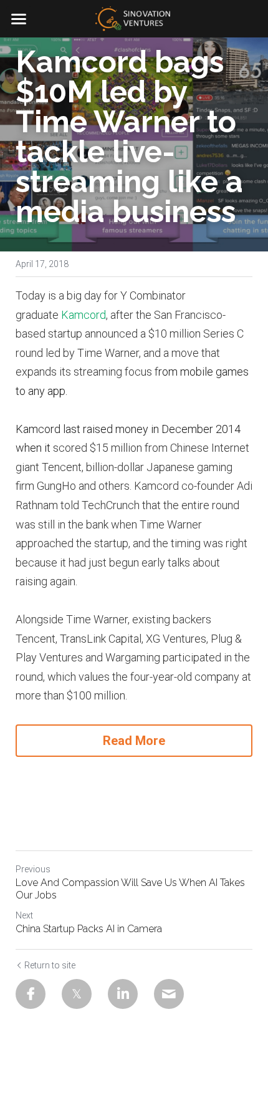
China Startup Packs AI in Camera (89, 929)
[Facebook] (30, 994)
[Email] (169, 994)
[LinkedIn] (123, 994)
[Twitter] (77, 994)
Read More (134, 740)
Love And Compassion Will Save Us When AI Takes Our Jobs (130, 889)
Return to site (49, 965)
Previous (33, 869)
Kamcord (83, 314)
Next (24, 915)
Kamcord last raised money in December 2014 (128, 429)
